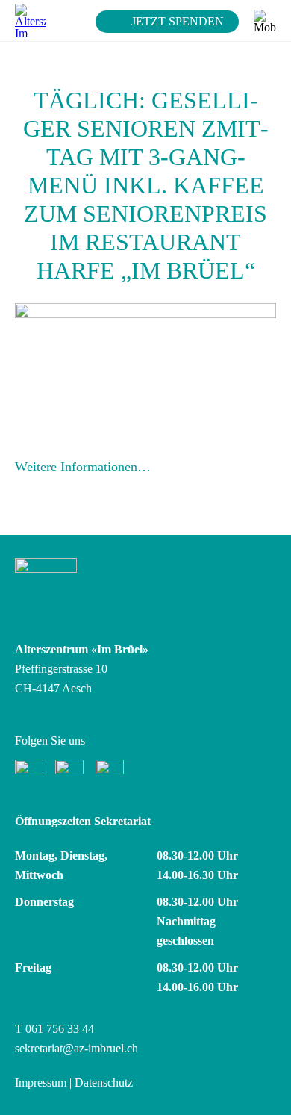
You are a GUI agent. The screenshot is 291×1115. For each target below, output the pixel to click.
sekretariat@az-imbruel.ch (76, 1048)
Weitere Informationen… (83, 466)
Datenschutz (104, 1082)
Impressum (40, 1082)
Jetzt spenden (177, 21)
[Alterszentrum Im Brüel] (30, 20)
